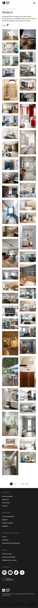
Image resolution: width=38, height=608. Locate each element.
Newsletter (5, 499)
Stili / (8, 9)
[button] (7, 483)
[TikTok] (16, 572)
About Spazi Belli (7, 496)
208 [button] (27, 484)
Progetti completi (7, 523)
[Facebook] (22, 572)
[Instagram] (4, 572)
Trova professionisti (8, 516)
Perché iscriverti (7, 554)
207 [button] (23, 484)
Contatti (4, 506)
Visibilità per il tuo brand (9, 560)
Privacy (4, 537)
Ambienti (4, 519)
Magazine (5, 526)
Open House (6, 502)
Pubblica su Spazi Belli (8, 557)
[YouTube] (10, 572)
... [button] (19, 484)
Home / (4, 9)
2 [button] (15, 484)
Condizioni (5, 540)
